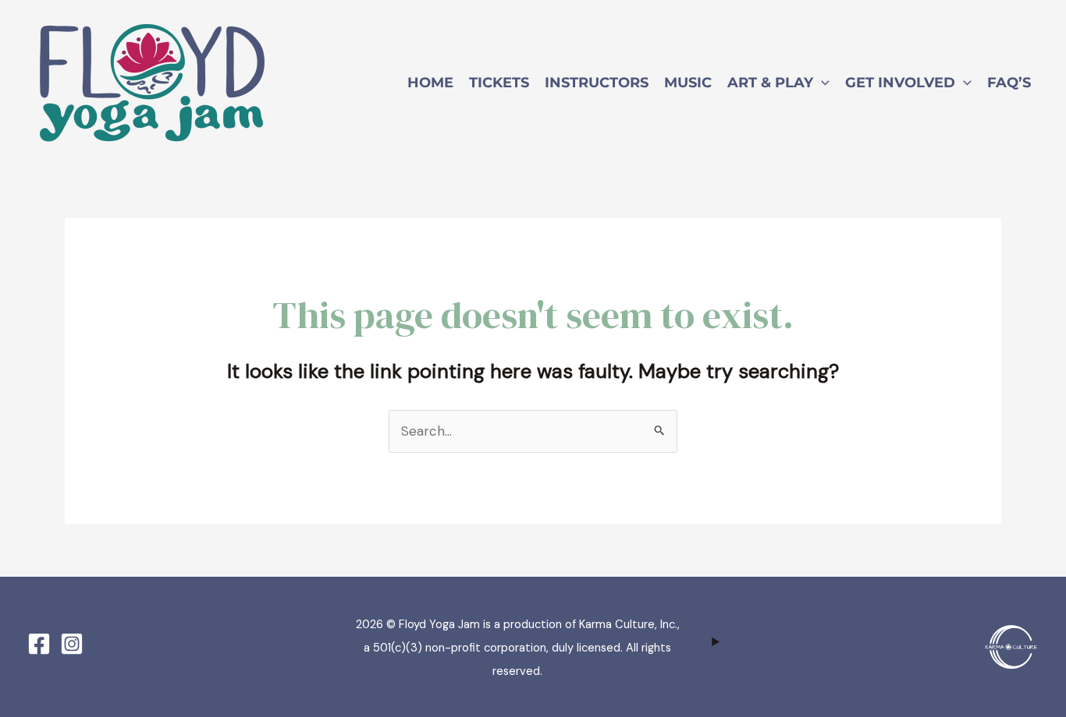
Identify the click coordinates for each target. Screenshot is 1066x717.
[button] (821, 83)
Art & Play (770, 82)
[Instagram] (72, 643)
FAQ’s (1009, 82)
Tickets (499, 82)
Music (688, 82)
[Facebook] (39, 643)
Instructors (596, 82)
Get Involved (900, 82)
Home (430, 82)
